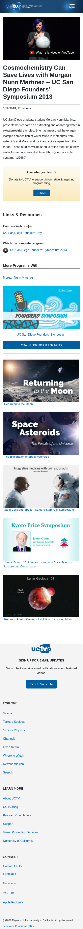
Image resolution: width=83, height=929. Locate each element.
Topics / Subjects (14, 721)
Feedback (9, 873)
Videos (7, 713)
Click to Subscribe (41, 684)
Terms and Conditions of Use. (19, 926)
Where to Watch (13, 755)
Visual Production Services (20, 832)
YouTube (9, 893)
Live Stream (11, 747)
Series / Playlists (14, 730)
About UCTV (11, 798)
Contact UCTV (12, 866)
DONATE (42, 193)
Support (8, 823)
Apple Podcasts (13, 902)
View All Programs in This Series (41, 344)
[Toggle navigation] (71, 6)
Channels (9, 738)
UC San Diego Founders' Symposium (41, 334)
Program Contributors (17, 815)
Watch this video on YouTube (52, 53)
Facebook (9, 883)
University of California (18, 840)
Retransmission (13, 764)
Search (7, 772)
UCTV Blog (10, 807)
